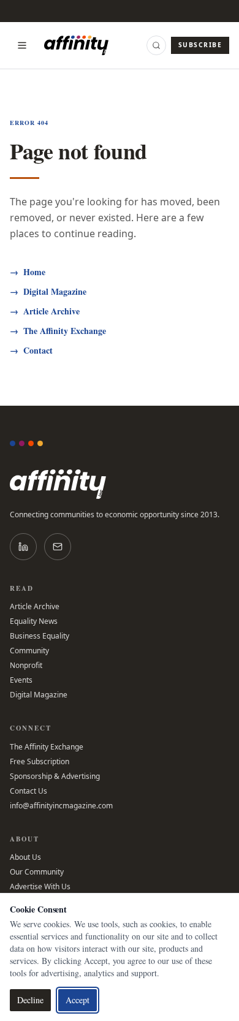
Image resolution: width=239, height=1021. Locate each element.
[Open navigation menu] (22, 45)
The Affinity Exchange (58, 331)
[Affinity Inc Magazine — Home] (119, 484)
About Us (25, 857)
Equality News (34, 621)
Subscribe (200, 44)
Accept (77, 1000)
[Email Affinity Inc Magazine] (57, 546)
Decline (30, 1000)
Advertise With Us (40, 887)
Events (21, 680)
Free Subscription (39, 762)
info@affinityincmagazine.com (61, 806)
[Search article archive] (156, 45)
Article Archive (45, 311)
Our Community (37, 872)
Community (29, 651)
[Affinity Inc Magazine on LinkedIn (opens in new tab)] (23, 546)
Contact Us (28, 791)
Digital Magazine (48, 292)
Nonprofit (26, 665)
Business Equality (39, 636)
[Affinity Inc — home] (76, 45)
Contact (31, 350)
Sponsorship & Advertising (55, 776)
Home (27, 272)
